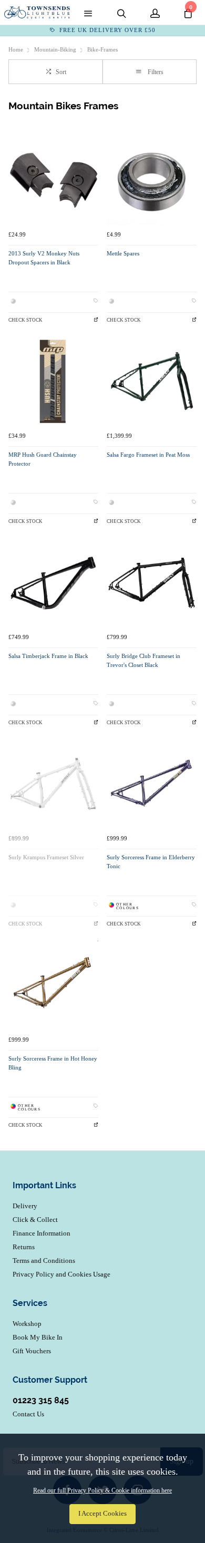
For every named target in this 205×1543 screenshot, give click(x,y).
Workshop (27, 1324)
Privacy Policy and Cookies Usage (61, 1274)
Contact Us (28, 1414)
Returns (24, 1247)
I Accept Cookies (102, 1513)
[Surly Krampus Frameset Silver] (53, 784)
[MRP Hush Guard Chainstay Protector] (53, 382)
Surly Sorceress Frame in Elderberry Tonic (151, 862)
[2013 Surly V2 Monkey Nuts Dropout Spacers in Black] (53, 180)
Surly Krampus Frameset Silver (46, 857)
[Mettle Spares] (152, 180)
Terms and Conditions (44, 1260)
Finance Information (41, 1233)
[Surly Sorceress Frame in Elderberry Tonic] (152, 784)
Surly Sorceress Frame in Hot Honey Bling (52, 1063)
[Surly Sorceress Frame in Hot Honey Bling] (53, 986)
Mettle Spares (123, 253)
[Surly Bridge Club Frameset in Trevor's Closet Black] (152, 583)
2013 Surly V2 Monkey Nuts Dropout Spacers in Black (43, 258)
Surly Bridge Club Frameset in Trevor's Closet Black (143, 660)
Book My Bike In (38, 1337)
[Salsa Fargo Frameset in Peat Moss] (152, 382)
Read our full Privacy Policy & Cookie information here (102, 1490)
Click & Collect (35, 1219)
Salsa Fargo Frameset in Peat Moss (148, 455)
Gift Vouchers (32, 1351)
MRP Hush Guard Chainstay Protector (42, 459)
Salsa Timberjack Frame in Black (48, 656)
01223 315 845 (41, 1400)
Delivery (25, 1206)
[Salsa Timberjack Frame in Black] (53, 583)
